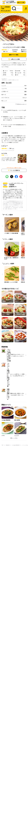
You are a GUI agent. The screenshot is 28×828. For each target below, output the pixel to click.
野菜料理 (8, 445)
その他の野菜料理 (16, 445)
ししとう (4, 85)
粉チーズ (4, 94)
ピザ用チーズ (5, 91)
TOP (2, 445)
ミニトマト (4, 88)
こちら (5, 142)
